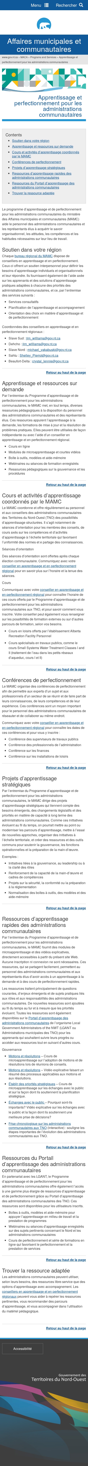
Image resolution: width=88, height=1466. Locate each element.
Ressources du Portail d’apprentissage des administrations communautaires (43, 185)
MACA (24, 57)
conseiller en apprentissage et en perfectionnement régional (42, 592)
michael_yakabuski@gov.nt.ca (49, 349)
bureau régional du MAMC (34, 255)
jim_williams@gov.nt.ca (43, 338)
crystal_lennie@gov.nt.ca (50, 361)
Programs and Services (43, 57)
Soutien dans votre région (30, 140)
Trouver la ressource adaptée (33, 193)
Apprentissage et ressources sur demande (42, 146)
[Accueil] (44, 23)
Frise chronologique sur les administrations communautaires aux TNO (40, 1125)
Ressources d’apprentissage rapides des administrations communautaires (41, 175)
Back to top (66, 372)
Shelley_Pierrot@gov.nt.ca (39, 355)
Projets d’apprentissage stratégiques (38, 167)
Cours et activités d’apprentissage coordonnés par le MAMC (45, 154)
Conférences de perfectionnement (36, 161)
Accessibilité (22, 1348)
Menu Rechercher (54, 5)
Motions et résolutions (24, 1056)
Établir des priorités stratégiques (32, 1083)
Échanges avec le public (27, 1102)
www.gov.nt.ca (10, 57)
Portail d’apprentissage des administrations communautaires (35, 1020)
